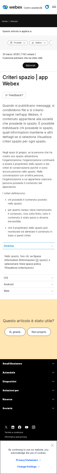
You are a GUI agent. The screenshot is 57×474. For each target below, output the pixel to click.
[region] (28, 457)
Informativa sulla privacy (16, 437)
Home (5, 21)
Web (6, 290)
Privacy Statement (27, 460)
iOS (6, 277)
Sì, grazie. (15, 331)
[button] (47, 7)
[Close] (52, 445)
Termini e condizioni (14, 432)
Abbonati (30, 65)
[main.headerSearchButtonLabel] (41, 6)
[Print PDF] (20, 66)
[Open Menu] (54, 7)
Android (8, 284)
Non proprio (39, 331)
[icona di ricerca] (41, 7)
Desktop (9, 245)
